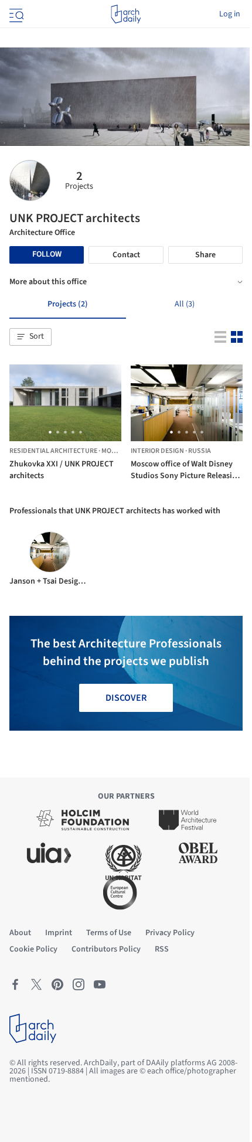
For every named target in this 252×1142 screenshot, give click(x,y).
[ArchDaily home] (126, 14)
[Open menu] (15, 14)
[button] (30, 337)
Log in (229, 14)
